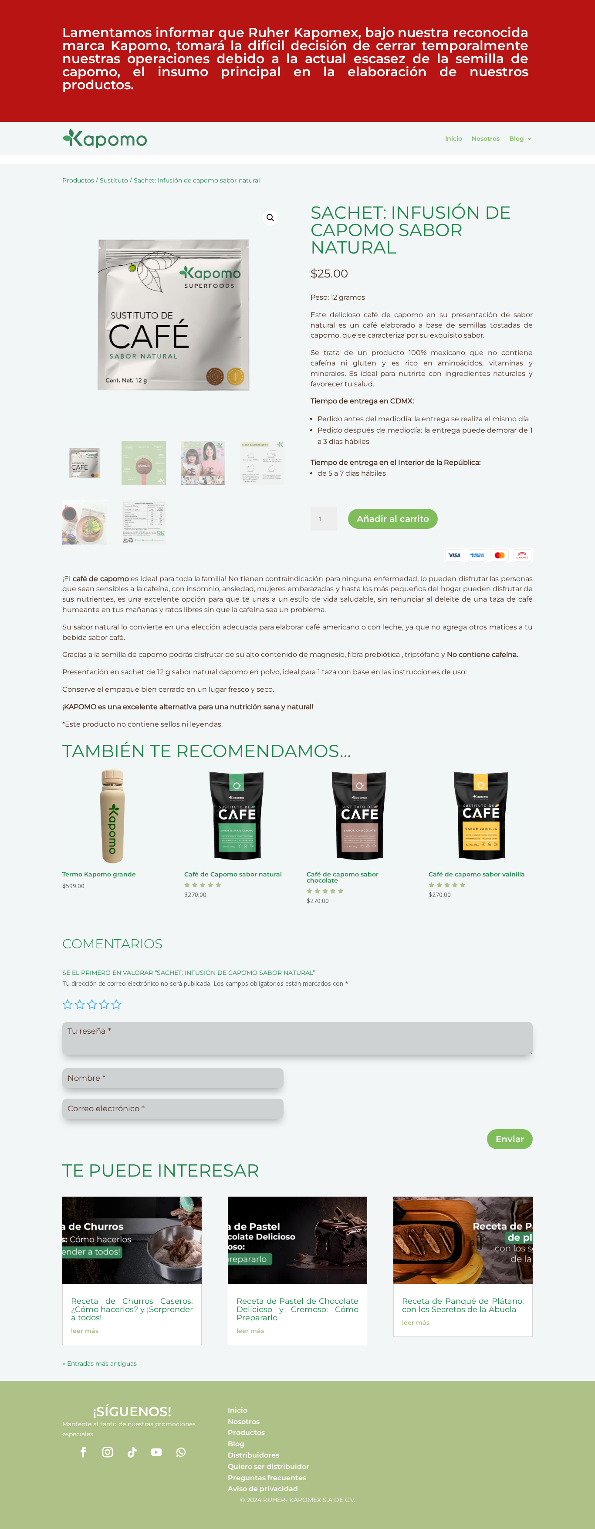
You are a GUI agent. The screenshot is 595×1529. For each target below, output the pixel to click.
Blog (516, 138)
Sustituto (114, 180)
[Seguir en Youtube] (156, 1452)
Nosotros (486, 138)
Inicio (453, 138)
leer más (84, 1331)
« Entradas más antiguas (99, 1363)
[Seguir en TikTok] (132, 1452)
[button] (270, 218)
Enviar (510, 1139)
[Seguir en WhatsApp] (180, 1452)
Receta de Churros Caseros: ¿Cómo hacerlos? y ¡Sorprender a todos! (132, 1309)
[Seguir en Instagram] (107, 1452)
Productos (78, 180)
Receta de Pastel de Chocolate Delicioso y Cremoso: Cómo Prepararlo (297, 1309)
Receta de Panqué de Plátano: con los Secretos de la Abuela (463, 1305)
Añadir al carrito (393, 519)
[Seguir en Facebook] (83, 1452)
